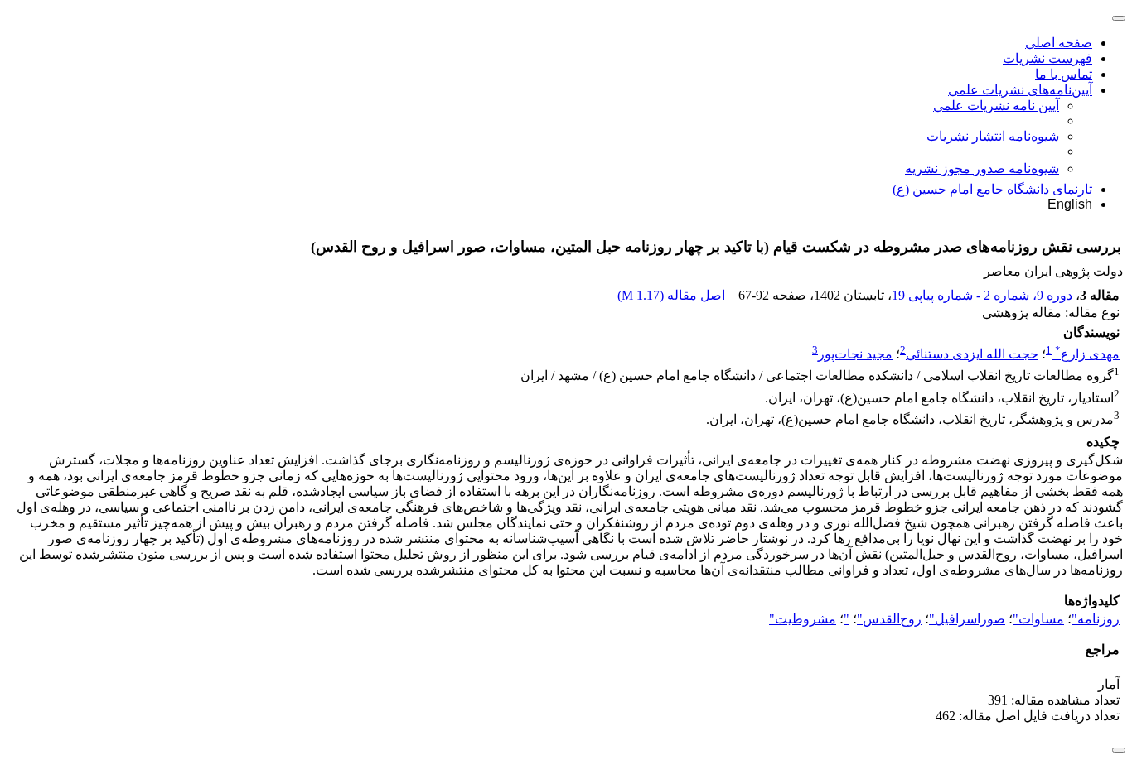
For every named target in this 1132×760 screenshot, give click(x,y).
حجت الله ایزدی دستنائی (972, 354)
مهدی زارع (1087, 354)
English (1069, 204)
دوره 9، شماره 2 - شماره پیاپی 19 (982, 295)
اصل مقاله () (672, 295)
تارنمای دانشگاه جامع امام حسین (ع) (992, 189)
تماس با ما (1063, 74)
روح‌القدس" (889, 619)
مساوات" (1038, 619)
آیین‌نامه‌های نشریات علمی (1020, 90)
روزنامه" (1096, 619)
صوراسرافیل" (967, 619)
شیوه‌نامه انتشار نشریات (992, 136)
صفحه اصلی (1058, 43)
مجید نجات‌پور (855, 354)
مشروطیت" (802, 619)
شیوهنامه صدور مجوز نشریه (982, 168)
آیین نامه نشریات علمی (996, 106)
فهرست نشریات (1047, 58)
